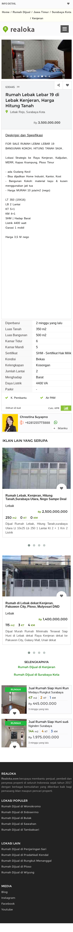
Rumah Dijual (21, 12)
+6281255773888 (37, 423)
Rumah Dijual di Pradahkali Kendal (24, 855)
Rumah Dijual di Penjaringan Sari (23, 849)
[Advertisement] (36, 277)
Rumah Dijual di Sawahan (18, 824)
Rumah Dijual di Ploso (16, 866)
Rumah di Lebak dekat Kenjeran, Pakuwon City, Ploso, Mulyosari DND (32, 604)
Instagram (8, 898)
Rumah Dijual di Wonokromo (21, 806)
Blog (4, 892)
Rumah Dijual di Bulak (16, 818)
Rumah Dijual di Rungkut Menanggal (26, 860)
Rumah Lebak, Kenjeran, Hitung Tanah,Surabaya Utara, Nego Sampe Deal (35, 497)
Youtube (7, 909)
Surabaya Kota (61, 12)
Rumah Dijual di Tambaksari (20, 829)
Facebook (8, 903)
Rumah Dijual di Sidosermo (20, 812)
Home (6, 12)
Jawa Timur (41, 12)
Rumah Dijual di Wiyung (17, 872)
